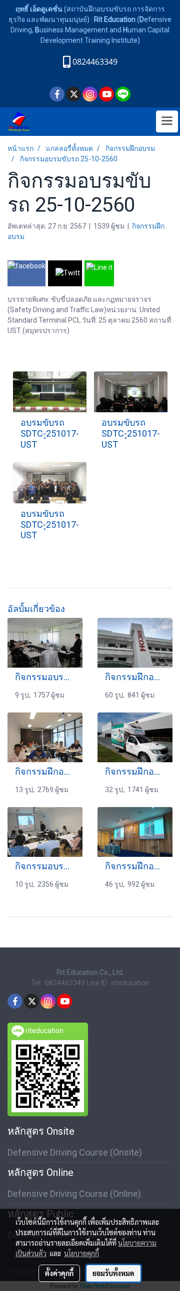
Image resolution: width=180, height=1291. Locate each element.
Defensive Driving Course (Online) (74, 1193)
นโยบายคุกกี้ (81, 1253)
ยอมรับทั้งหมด (113, 1273)
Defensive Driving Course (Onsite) (75, 1152)
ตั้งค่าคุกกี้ (59, 1273)
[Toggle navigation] (167, 121)
